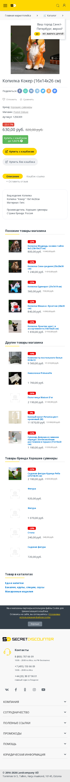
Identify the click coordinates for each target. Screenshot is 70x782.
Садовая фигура (37, 547)
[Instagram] (34, 689)
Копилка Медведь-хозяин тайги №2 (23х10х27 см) (46, 247)
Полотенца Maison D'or (40, 397)
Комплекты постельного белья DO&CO (45, 359)
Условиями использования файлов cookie (40, 616)
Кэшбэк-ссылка (36, 176)
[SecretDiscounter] (13, 5)
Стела (31, 532)
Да (37, 34)
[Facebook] (16, 689)
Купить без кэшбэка (22, 161)
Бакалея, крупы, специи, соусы (24, 587)
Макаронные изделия (19, 591)
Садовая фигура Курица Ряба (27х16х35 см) (44, 474)
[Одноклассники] (25, 689)
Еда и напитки (14, 583)
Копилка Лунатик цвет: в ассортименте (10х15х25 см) (43, 327)
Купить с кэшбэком (21, 151)
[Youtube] (43, 689)
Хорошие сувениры (21, 107)
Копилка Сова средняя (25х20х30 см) (46, 267)
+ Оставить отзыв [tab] (17, 181)
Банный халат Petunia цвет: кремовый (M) (43, 418)
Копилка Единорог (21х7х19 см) (45, 286)
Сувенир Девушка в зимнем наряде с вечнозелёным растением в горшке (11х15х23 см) (44, 441)
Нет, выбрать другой (53, 34)
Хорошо (35, 623)
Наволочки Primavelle (40, 373)
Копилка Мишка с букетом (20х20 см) (46, 307)
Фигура (32, 488)
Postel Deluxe (20, 112)
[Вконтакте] (7, 689)
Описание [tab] (12, 176)
